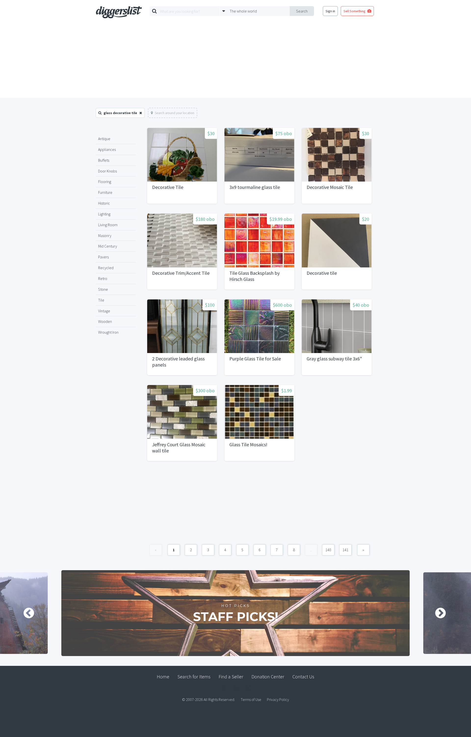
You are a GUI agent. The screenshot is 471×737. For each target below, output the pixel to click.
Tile (101, 300)
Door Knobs (107, 171)
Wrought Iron (108, 332)
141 (345, 549)
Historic (104, 203)
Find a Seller (231, 676)
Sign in (330, 11)
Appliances (107, 149)
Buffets (103, 160)
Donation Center (267, 676)
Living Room (108, 224)
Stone (103, 289)
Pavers (103, 256)
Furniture (105, 192)
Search (302, 11)
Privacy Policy (278, 699)
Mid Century (107, 246)
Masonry (104, 235)
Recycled (106, 267)
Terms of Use (251, 699)
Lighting (104, 213)
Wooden (105, 321)
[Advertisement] (235, 61)
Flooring (104, 181)
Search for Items (193, 676)
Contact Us (303, 676)
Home (163, 676)
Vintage (104, 310)
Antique (104, 138)
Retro (102, 278)
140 (328, 549)
